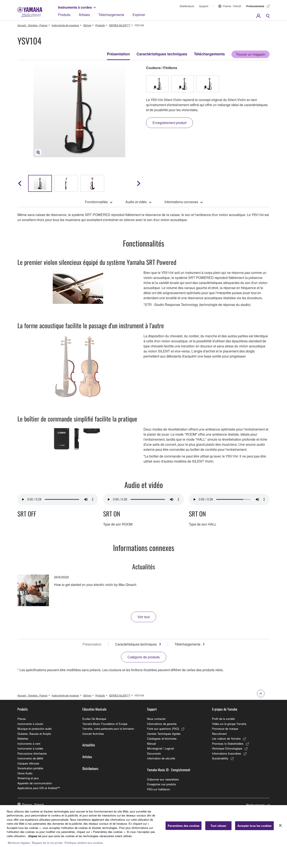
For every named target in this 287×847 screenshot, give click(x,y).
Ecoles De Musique (94, 719)
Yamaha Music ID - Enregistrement (168, 769)
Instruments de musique (65, 25)
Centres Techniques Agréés (164, 734)
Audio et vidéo (136, 201)
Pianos (21, 719)
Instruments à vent (28, 744)
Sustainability (220, 758)
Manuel (151, 744)
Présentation (118, 54)
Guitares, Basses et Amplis (34, 734)
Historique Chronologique (227, 748)
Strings (87, 25)
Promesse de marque (225, 729)
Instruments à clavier (30, 724)
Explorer (139, 14)
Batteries (22, 738)
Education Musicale (94, 709)
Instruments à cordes (75, 7)
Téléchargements (111, 14)
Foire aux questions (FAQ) (163, 729)
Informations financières (226, 753)
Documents (154, 753)
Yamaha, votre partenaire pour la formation (108, 729)
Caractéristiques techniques (162, 54)
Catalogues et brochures (162, 738)
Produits (64, 14)
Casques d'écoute (28, 763)
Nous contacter (156, 719)
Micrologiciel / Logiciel (160, 748)
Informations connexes (181, 201)
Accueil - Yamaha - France (32, 25)
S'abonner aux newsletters (163, 779)
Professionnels (255, 6)
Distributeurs (187, 6)
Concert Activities (93, 734)
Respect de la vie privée (47, 843)
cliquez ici (34, 836)
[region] (143, 826)
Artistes (84, 14)
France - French (232, 6)
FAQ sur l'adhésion (158, 789)
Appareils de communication (34, 783)
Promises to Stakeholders (228, 744)
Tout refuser (218, 826)
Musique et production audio (34, 729)
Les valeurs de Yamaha (226, 738)
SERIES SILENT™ (119, 25)
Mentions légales (19, 843)
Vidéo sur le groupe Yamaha (229, 724)
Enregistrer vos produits (161, 784)
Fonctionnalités (96, 201)
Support (203, 6)
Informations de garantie (161, 724)
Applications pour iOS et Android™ (38, 788)
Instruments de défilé (30, 758)
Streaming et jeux (28, 778)
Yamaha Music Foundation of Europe (104, 724)
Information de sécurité (161, 758)
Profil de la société (223, 719)
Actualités (88, 744)
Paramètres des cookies (183, 826)
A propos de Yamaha (224, 709)
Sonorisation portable (30, 768)
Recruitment (219, 734)
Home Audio (24, 773)
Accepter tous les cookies (254, 826)
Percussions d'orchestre (32, 753)
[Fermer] (280, 825)
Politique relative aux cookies (84, 843)
